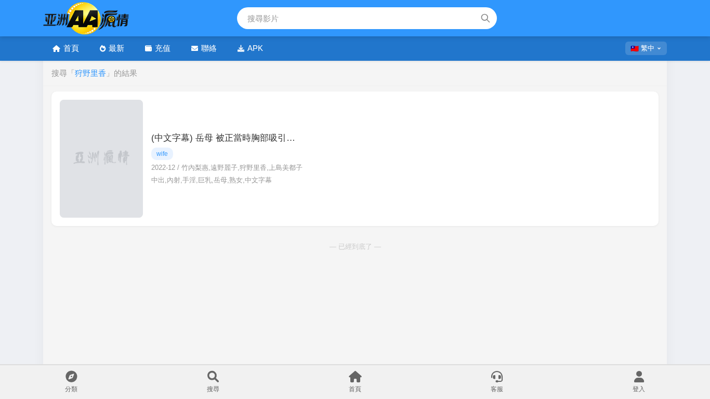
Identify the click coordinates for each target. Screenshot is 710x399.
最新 (116, 48)
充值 (162, 48)
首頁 (71, 48)
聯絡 (209, 48)
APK (255, 48)
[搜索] (485, 18)
